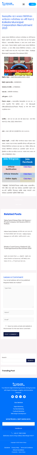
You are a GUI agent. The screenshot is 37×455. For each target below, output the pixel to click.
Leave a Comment (7, 31)
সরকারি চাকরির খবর (6, 33)
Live (32, 4)
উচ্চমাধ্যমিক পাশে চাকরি (27, 31)
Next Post (18, 204)
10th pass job (17, 226)
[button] (23, 4)
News (30, 250)
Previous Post (18, 199)
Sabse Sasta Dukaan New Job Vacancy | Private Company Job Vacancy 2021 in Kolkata (17, 222)
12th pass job (18, 31)
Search (4, 357)
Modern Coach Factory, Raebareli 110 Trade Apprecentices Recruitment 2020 (17, 247)
